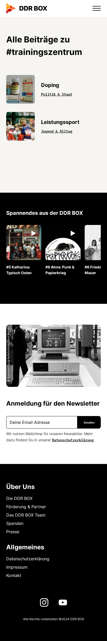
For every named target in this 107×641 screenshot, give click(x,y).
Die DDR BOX (19, 498)
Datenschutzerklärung (72, 439)
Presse (12, 531)
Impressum (17, 567)
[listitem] (23, 250)
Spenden (14, 523)
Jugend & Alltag (56, 131)
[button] (93, 8)
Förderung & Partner (26, 506)
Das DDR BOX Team (25, 515)
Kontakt (13, 575)
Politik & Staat (56, 94)
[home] (26, 8)
